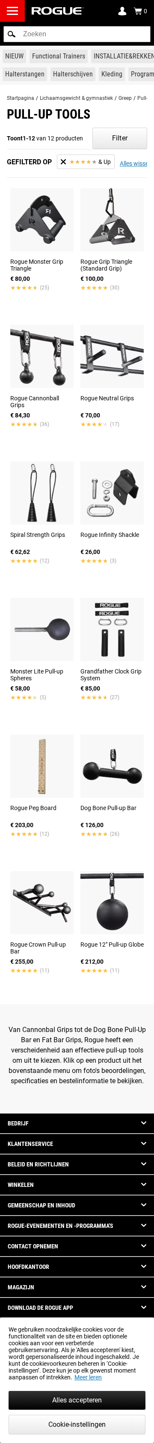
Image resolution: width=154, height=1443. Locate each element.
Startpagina (20, 98)
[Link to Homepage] (58, 11)
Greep (125, 98)
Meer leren (88, 1377)
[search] (77, 34)
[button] (11, 34)
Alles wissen (136, 163)
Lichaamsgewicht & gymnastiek (76, 98)
